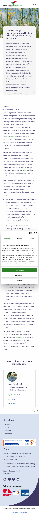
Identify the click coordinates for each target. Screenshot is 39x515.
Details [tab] (19, 238)
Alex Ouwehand (15, 384)
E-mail (13, 399)
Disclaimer (23, 513)
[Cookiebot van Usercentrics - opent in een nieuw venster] (29, 233)
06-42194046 (15, 395)
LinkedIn (13, 404)
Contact (8, 430)
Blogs (7, 427)
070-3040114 (8, 474)
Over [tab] (32, 238)
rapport (25, 170)
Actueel (7, 424)
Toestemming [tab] (7, 238)
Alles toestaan (19, 270)
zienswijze (19, 337)
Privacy (15, 513)
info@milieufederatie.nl (11, 471)
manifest (11, 136)
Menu (34, 4)
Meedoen (8, 433)
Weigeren (19, 280)
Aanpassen (18, 275)
